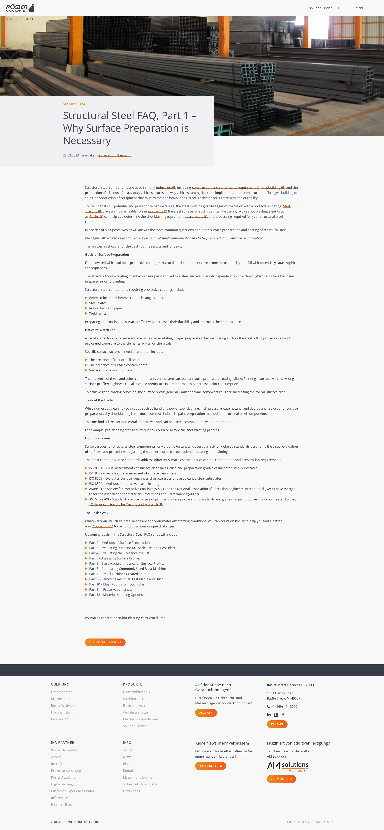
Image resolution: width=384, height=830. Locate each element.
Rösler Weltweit (62, 705)
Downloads (131, 791)
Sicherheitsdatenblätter (141, 784)
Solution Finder (320, 8)
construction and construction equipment (224, 187)
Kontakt (277, 724)
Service (56, 757)
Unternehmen (61, 692)
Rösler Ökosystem (64, 750)
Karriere (57, 719)
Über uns (60, 684)
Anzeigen (206, 712)
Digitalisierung (62, 784)
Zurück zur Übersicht (115, 155)
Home (9, 19)
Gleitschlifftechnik (136, 692)
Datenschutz (324, 822)
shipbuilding (271, 187)
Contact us (101, 526)
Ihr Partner (62, 742)
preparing (155, 211)
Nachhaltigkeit (62, 712)
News (127, 757)
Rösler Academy (63, 777)
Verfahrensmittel (136, 712)
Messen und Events (137, 777)
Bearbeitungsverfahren (140, 719)
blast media (194, 216)
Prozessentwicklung (66, 770)
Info (127, 742)
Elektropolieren (134, 705)
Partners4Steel (62, 804)
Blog (19, 19)
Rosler (94, 216)
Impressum (305, 822)
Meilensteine (60, 699)
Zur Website (280, 779)
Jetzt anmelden (210, 766)
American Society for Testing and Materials (126, 504)
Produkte (132, 684)
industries (163, 187)
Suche (127, 750)
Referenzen (59, 798)
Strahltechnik (133, 699)
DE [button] (340, 8)
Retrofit (56, 764)
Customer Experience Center (72, 791)
